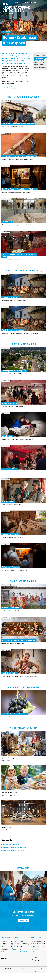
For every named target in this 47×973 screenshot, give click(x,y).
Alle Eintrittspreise (24, 951)
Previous (2, 886)
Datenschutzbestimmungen (38, 970)
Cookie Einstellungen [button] (39, 971)
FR (22, 968)
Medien (32, 951)
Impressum (41, 968)
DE (19, 968)
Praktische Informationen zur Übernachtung (13, 850)
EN (24, 968)
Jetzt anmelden (23, 920)
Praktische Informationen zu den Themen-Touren (14, 847)
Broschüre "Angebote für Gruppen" (11, 844)
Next (44, 886)
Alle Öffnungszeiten (14, 949)
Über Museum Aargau (35, 949)
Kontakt (3, 952)
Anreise (3, 951)
